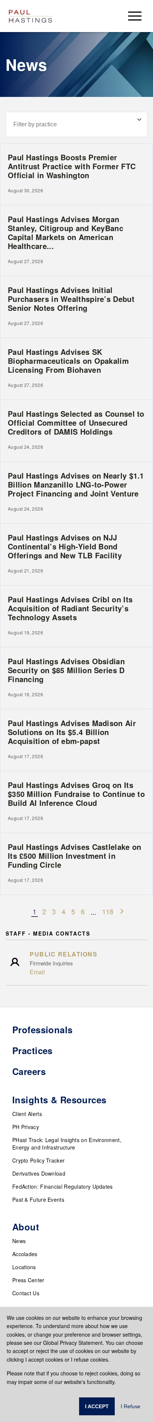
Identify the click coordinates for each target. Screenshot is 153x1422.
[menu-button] (135, 15)
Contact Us (25, 1293)
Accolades (25, 1254)
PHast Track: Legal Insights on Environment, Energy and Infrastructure (66, 1143)
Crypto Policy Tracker (38, 1160)
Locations (24, 1267)
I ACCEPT (97, 1406)
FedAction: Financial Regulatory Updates (62, 1186)
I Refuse (130, 1406)
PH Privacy (25, 1127)
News (19, 1241)
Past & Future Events (38, 1199)
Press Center (28, 1280)
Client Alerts (27, 1113)
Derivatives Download (38, 1173)
